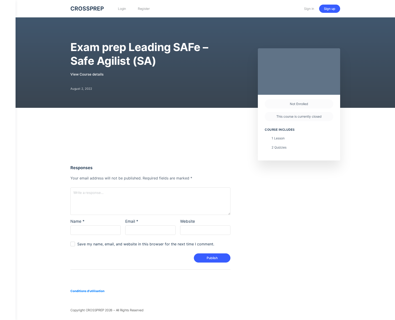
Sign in (309, 9)
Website (187, 221)
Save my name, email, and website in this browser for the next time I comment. (145, 244)
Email (131, 221)
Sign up (329, 9)
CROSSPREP (87, 8)
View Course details (87, 74)
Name (77, 221)
